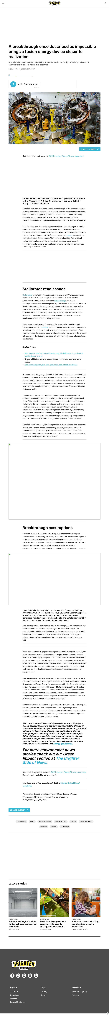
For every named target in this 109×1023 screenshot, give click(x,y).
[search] (105, 3)
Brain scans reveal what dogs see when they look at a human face (86, 924)
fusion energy (60, 301)
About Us (14, 992)
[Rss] (36, 975)
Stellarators (27, 295)
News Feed (14, 995)
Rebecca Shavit (45, 929)
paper (69, 235)
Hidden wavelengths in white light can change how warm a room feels (22, 924)
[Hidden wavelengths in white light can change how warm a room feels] (23, 902)
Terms (43, 995)
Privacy (44, 992)
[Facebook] (12, 975)
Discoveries (13, 919)
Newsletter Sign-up (79, 992)
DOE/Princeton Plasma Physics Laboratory (66, 156)
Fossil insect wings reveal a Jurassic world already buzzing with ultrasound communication (53, 924)
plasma (45, 327)
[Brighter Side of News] (54, 3)
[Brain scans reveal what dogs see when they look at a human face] (86, 902)
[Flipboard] (30, 975)
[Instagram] (18, 975)
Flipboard (75, 995)
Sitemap (13, 998)
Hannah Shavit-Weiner (79, 929)
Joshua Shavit (14, 929)
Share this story (88, 149)
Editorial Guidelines (17, 1002)
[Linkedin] (24, 975)
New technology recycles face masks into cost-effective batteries (50, 365)
